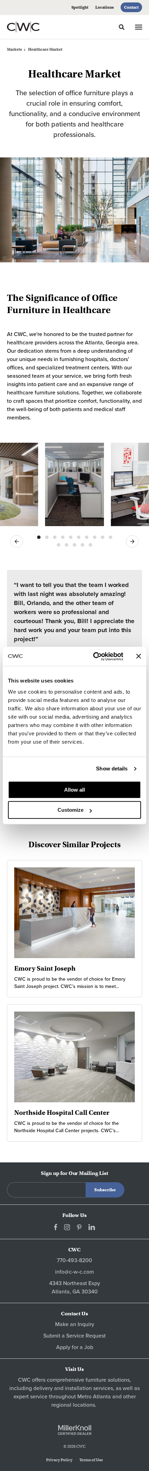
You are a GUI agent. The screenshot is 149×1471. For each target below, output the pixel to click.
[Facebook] (55, 1227)
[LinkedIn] (91, 1227)
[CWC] (32, 27)
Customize (71, 810)
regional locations (73, 1404)
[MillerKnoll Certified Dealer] (74, 1430)
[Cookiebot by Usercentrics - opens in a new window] (93, 656)
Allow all (74, 790)
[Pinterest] (79, 1227)
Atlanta (102, 1396)
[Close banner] (138, 656)
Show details (112, 768)
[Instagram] (67, 1227)
